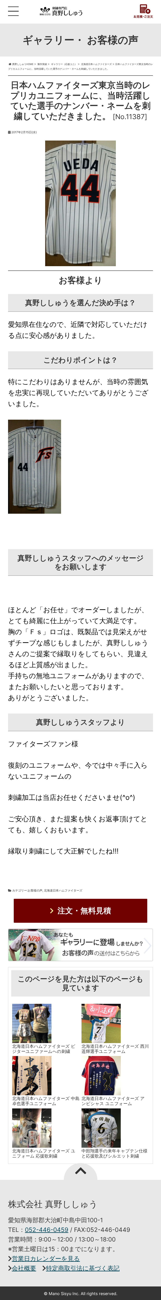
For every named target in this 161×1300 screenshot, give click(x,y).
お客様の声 (35, 890)
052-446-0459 (46, 1229)
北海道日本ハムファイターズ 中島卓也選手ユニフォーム (46, 1101)
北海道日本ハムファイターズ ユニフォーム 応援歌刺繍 (43, 1153)
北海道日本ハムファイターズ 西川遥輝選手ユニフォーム (115, 1049)
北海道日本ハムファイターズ (63, 890)
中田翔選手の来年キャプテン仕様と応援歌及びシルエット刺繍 (114, 1153)
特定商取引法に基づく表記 (83, 1268)
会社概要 (24, 1268)
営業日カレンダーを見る (46, 1258)
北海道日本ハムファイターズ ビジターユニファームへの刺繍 (43, 1049)
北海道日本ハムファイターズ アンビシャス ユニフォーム (113, 1101)
